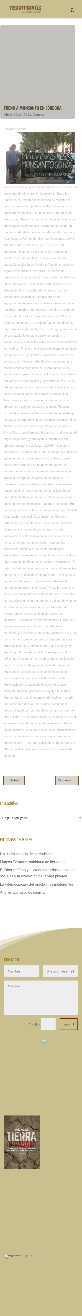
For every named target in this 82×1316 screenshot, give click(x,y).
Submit (69, 1024)
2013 (27, 114)
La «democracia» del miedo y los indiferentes (36, 884)
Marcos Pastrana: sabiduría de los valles (32, 862)
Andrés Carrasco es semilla (22, 892)
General (38, 114)
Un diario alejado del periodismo (26, 854)
